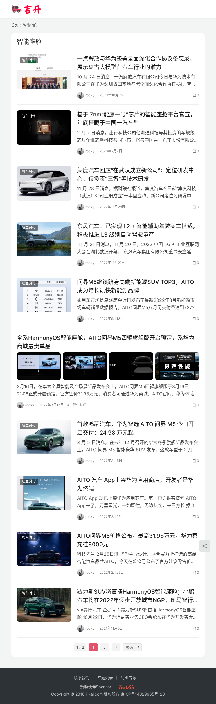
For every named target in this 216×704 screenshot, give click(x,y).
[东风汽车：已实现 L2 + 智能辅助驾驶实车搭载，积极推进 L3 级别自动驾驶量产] (44, 239)
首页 (14, 25)
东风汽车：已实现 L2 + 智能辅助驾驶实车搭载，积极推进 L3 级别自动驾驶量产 (137, 230)
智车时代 (28, 60)
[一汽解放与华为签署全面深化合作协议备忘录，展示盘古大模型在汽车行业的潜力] (44, 71)
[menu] (199, 9)
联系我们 (81, 677)
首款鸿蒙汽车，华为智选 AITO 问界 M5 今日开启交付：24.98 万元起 (135, 428)
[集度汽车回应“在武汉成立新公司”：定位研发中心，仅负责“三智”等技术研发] (44, 183)
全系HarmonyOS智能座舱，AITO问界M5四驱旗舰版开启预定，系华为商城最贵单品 (105, 342)
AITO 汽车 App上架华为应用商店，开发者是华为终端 (135, 484)
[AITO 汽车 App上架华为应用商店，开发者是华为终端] (44, 493)
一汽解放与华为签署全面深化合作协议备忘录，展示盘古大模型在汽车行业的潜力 (136, 62)
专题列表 (105, 677)
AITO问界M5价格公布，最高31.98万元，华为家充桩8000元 (137, 540)
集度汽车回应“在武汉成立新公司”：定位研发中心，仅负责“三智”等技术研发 (135, 174)
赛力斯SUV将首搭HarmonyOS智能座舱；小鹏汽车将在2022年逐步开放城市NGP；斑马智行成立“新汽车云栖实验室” (138, 595)
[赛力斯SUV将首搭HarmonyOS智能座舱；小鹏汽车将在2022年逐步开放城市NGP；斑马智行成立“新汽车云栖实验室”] (44, 605)
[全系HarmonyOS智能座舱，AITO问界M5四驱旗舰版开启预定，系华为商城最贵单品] (108, 366)
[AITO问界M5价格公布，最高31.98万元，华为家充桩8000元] (44, 549)
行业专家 (129, 677)
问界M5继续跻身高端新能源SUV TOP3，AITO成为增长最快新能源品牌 (135, 286)
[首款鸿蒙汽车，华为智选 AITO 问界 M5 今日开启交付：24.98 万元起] (44, 437)
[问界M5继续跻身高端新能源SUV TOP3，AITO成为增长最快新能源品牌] (44, 295)
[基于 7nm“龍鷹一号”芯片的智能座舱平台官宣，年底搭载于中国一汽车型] (44, 127)
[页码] (138, 647)
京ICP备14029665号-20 (143, 694)
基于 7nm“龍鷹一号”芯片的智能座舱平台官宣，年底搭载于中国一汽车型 (136, 118)
